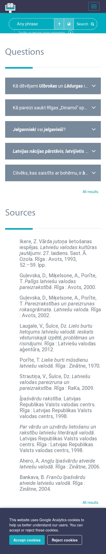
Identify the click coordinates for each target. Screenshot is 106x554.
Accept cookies (27, 539)
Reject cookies (65, 539)
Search (83, 23)
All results (90, 191)
